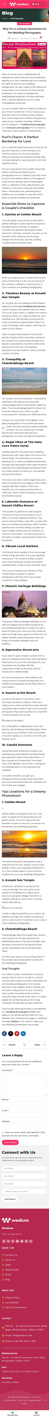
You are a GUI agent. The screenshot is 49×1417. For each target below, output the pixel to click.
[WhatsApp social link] (31, 1241)
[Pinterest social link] (16, 1033)
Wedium (15, 38)
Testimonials (12, 1269)
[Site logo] (19, 4)
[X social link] (10, 1033)
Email (5, 1110)
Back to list (24, 1044)
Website (5, 1121)
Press (8, 1274)
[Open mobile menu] (4, 4)
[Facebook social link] (4, 1033)
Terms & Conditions (15, 1307)
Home (5, 18)
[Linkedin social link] (23, 1033)
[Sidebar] (3, 428)
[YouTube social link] (17, 1241)
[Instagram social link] (13, 1241)
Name (5, 1099)
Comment (7, 1070)
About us (10, 1260)
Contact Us (11, 1255)
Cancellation (12, 1302)
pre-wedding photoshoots (32, 306)
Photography (17, 18)
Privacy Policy (12, 1297)
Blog (7, 1279)
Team (8, 1264)
